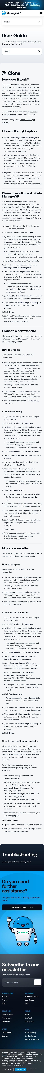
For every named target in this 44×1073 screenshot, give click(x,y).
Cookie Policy (30, 1036)
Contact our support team (22, 907)
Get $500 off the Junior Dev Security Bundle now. (25, 6)
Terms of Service (32, 1039)
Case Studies (7, 1014)
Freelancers (7, 1018)
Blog (4, 1003)
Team (27, 1014)
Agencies (6, 1021)
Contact (28, 1018)
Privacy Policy (30, 1032)
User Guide (29, 1000)
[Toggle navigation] (41, 13)
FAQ (26, 1003)
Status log (29, 1021)
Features (5, 996)
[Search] (38, 51)
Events (5, 1036)
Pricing (5, 1000)
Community (7, 1032)
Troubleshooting (32, 996)
